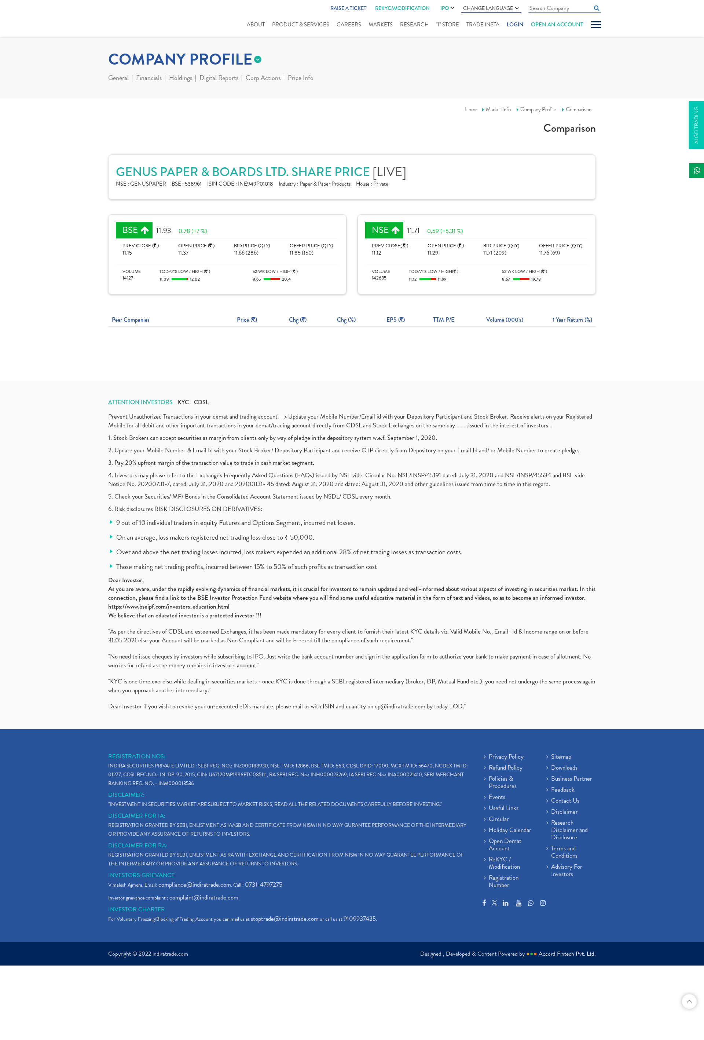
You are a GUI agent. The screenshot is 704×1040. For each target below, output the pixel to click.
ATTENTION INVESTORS (140, 402)
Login (515, 25)
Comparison (578, 109)
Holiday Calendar (510, 830)
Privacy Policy (506, 757)
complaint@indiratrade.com (203, 897)
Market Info (498, 109)
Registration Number (503, 882)
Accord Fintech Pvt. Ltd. (567, 953)
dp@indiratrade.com (401, 706)
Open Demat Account (505, 845)
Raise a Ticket (348, 8)
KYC (183, 402)
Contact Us (565, 801)
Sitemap (561, 757)
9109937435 (360, 918)
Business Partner (571, 779)
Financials (149, 78)
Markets (380, 25)
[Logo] (125, 19)
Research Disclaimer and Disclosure (569, 830)
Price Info (301, 78)
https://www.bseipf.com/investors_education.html (169, 606)
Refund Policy (505, 768)
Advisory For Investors (566, 871)
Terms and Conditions (564, 852)
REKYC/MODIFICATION (402, 8)
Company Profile (538, 109)
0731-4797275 (263, 884)
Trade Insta (482, 25)
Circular (499, 819)
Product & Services (300, 25)
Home (471, 109)
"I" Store (447, 25)
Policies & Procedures (503, 783)
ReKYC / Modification (504, 863)
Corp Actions (263, 78)
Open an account (557, 25)
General (118, 78)
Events (497, 797)
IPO (444, 8)
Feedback (563, 790)
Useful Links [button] (503, 808)
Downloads (564, 768)
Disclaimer (564, 812)
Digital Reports (218, 78)
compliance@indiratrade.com (194, 884)
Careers (349, 25)
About (256, 25)
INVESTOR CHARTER (136, 909)
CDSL (201, 402)
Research (414, 25)
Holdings (180, 78)
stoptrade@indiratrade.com (285, 918)
